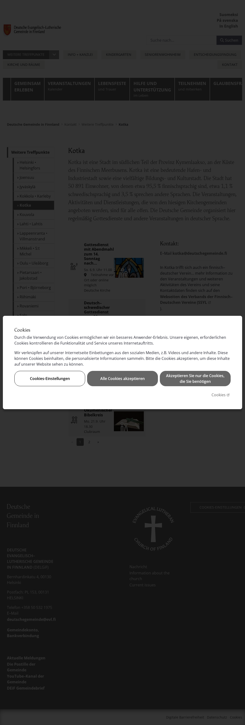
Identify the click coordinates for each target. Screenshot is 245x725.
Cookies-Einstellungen (50, 378)
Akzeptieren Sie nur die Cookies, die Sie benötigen (195, 378)
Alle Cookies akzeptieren (122, 378)
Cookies (221, 394)
